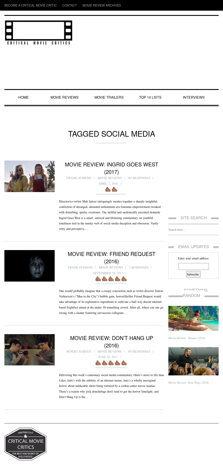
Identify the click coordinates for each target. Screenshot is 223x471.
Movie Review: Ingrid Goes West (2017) (112, 164)
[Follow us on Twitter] (198, 5)
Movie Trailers (109, 97)
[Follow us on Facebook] (190, 5)
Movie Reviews (65, 97)
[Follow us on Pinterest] (216, 5)
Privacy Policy (12, 464)
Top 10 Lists (151, 97)
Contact (55, 5)
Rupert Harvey (78, 335)
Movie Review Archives (80, 5)
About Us (27, 464)
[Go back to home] (38, 31)
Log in (215, 464)
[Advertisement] (148, 52)
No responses (139, 171)
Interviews (195, 97)
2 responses (139, 253)
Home (24, 97)
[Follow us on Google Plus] (207, 5)
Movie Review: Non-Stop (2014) (189, 377)
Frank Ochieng (78, 171)
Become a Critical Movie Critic (24, 5)
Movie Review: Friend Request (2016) (112, 246)
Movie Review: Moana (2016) (187, 332)
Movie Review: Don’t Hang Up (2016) (111, 328)
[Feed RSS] (182, 5)
